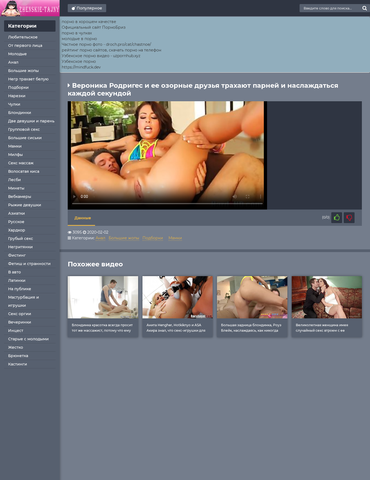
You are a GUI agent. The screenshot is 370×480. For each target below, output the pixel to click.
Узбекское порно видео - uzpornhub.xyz (101, 55)
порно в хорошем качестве (89, 21)
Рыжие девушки (24, 205)
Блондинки (19, 112)
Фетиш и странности (29, 263)
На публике (19, 288)
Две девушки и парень (31, 121)
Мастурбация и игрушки (23, 301)
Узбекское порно (79, 61)
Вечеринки (19, 322)
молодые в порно (79, 38)
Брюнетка (18, 355)
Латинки (16, 280)
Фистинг (17, 255)
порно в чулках (77, 33)
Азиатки (16, 213)
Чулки (14, 104)
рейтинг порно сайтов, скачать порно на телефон (111, 50)
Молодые (17, 53)
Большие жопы (23, 70)
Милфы (15, 154)
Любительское (23, 37)
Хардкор (16, 230)
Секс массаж (21, 163)
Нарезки (16, 95)
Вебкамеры (19, 196)
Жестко (15, 347)
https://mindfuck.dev (81, 67)
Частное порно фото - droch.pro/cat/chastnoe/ (106, 44)
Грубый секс (20, 238)
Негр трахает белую (28, 79)
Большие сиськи (25, 137)
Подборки (18, 87)
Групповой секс (24, 129)
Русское (16, 221)
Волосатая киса (23, 171)
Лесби (14, 179)
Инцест (15, 330)
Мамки (15, 146)
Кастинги (17, 364)
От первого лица (25, 45)
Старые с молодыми (28, 339)
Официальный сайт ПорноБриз (93, 27)
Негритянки (20, 246)
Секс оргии (19, 313)
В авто (14, 272)
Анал (13, 62)
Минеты (16, 188)
